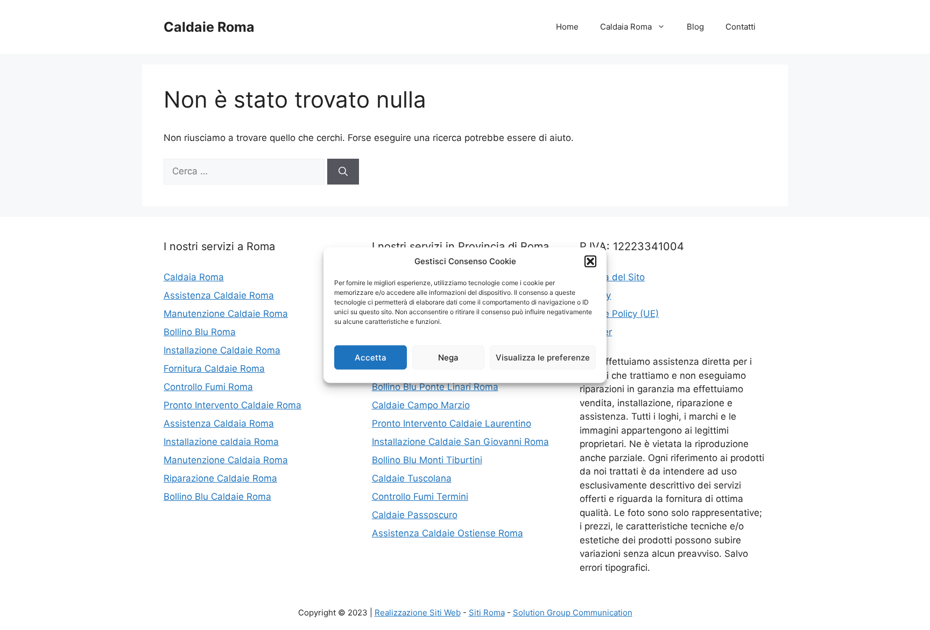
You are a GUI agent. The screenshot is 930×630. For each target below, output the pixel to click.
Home (567, 27)
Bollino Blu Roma (200, 332)
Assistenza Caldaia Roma (219, 423)
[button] (590, 261)
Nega (448, 357)
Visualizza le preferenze (543, 357)
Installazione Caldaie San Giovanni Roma (460, 441)
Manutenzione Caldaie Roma (226, 313)
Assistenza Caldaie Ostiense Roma (447, 533)
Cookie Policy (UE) (619, 313)
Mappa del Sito (612, 277)
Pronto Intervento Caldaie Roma (232, 405)
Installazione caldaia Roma (221, 441)
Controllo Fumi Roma (208, 386)
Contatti (740, 27)
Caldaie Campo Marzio (421, 405)
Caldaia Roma (626, 27)
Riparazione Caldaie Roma (220, 478)
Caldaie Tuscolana (412, 478)
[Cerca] (343, 172)
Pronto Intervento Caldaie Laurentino (451, 423)
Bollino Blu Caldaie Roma (217, 496)
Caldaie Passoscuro (414, 514)
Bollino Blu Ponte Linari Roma (435, 386)
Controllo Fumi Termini (420, 496)
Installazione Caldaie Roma (222, 350)
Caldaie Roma (209, 27)
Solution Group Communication (572, 612)
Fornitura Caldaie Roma (214, 368)
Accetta (370, 357)
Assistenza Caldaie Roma (219, 295)
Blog (695, 27)
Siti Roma (487, 612)
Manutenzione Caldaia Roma (226, 460)
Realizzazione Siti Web (418, 612)
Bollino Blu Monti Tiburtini (427, 460)
